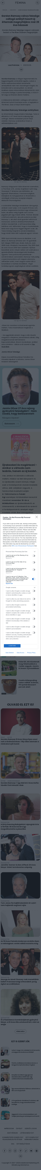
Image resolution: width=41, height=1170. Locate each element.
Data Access (20, 652)
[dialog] (20, 585)
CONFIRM (12, 645)
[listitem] (20, 552)
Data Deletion (10, 652)
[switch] (33, 556)
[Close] (37, 517)
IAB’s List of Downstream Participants (23, 546)
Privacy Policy (31, 652)
